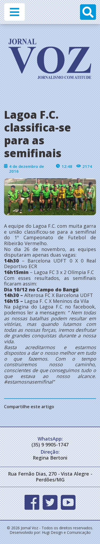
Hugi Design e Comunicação (66, 532)
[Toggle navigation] (14, 12)
